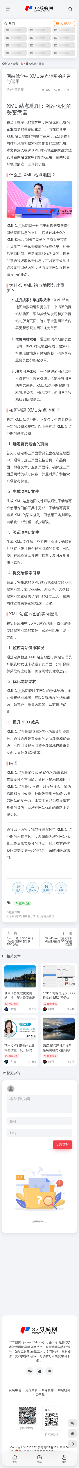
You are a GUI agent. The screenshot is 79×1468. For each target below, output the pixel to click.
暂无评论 (14, 1072)
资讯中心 (18, 63)
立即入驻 (67, 23)
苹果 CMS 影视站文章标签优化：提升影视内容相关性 (19, 1050)
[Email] (49, 1371)
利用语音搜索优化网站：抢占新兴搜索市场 (19, 995)
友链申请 (15, 1390)
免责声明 (31, 1390)
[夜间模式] (72, 1444)
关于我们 (41, 1394)
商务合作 (47, 1390)
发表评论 (63, 1144)
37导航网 (37, 1447)
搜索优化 (31, 63)
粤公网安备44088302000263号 (37, 1451)
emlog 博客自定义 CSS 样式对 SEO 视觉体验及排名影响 (59, 997)
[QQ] (39, 1371)
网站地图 (64, 1390)
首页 (7, 63)
